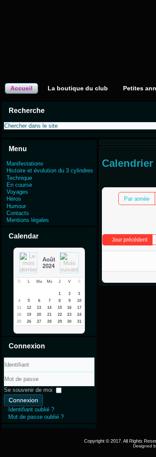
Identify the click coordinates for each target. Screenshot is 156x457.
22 (60, 314)
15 (60, 307)
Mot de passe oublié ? (36, 417)
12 (29, 307)
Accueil (21, 88)
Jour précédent (129, 240)
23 (69, 314)
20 (39, 314)
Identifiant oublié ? (31, 409)
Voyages (17, 192)
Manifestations (24, 163)
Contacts (17, 213)
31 (79, 321)
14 (49, 307)
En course (19, 185)
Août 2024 (48, 262)
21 (49, 314)
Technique (19, 178)
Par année (137, 198)
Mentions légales (27, 220)
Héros (13, 198)
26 (29, 321)
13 (39, 307)
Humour (16, 206)
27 (39, 321)
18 (19, 314)
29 (60, 321)
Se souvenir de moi (28, 390)
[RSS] (71, 439)
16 (69, 307)
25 (19, 321)
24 (79, 314)
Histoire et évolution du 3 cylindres (49, 170)
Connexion (23, 400)
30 (69, 321)
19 (29, 314)
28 (49, 321)
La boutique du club (78, 88)
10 (79, 300)
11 (19, 307)
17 (79, 307)
